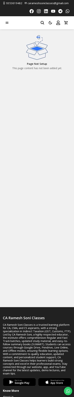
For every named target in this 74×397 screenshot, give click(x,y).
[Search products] (42, 22)
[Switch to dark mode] (50, 22)
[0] (66, 22)
